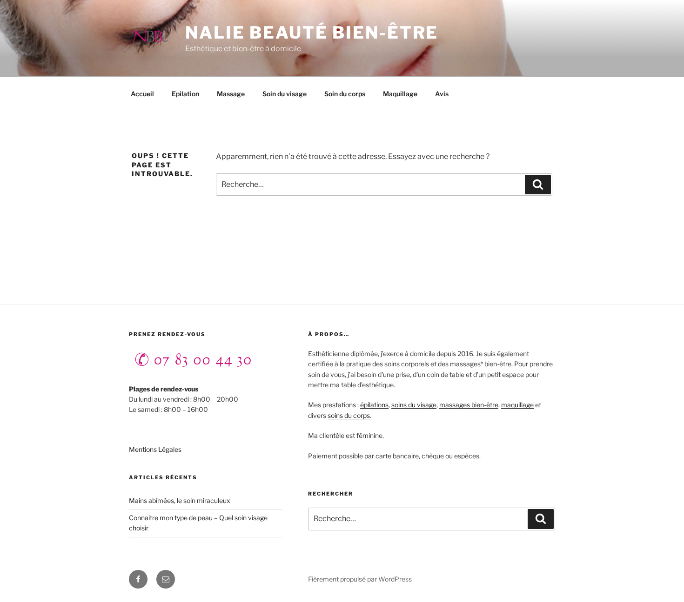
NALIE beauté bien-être (311, 32)
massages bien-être (468, 405)
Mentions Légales (155, 449)
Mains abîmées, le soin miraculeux (179, 500)
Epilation (185, 94)
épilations (374, 405)
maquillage (517, 405)
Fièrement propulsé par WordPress (360, 579)
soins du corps (349, 415)
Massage (231, 94)
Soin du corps (344, 94)
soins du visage (413, 405)
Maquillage (400, 94)
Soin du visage (284, 94)
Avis (442, 94)
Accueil (142, 94)
